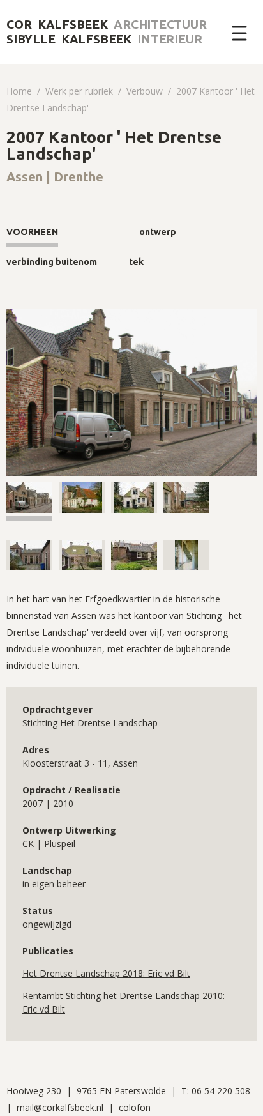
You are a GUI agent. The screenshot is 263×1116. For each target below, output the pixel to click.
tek (136, 262)
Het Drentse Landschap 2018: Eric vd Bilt (106, 973)
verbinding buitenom (51, 262)
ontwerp (157, 232)
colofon (135, 1107)
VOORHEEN (32, 232)
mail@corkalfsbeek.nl (60, 1107)
